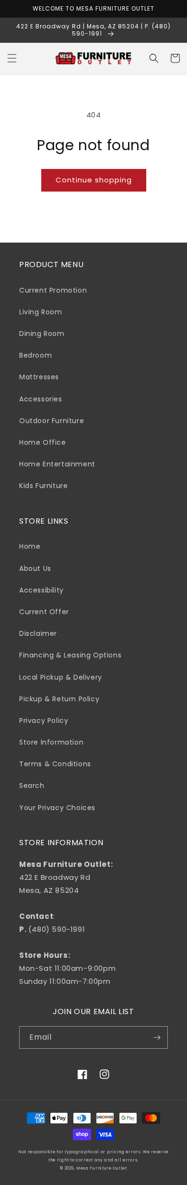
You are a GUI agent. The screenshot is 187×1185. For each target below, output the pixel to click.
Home (29, 546)
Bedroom (35, 355)
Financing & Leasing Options (70, 655)
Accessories (40, 399)
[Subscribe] (156, 1037)
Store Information (51, 742)
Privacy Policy (43, 720)
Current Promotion (53, 290)
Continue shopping (94, 180)
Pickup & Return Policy (59, 699)
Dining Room (42, 333)
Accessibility (41, 590)
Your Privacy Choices (57, 807)
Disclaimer (38, 633)
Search (32, 785)
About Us (35, 568)
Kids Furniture (43, 485)
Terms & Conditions (55, 764)
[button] (12, 58)
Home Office (42, 442)
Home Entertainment (57, 464)
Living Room (40, 312)
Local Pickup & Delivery (60, 677)
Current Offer (44, 612)
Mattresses (39, 377)
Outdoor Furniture (51, 420)
